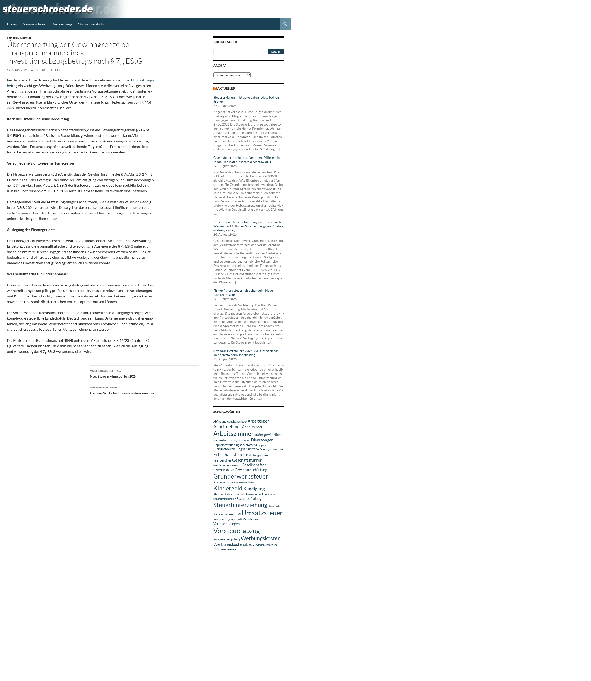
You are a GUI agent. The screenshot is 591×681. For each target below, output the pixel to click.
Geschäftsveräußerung (227, 465)
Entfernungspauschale (269, 449)
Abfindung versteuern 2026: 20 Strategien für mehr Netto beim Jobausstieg (245, 353)
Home (12, 24)
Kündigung (254, 488)
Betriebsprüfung (225, 440)
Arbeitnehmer (227, 426)
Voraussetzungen (226, 524)
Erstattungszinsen (257, 455)
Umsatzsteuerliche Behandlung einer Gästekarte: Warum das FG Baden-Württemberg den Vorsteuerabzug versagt (248, 226)
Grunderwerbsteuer (240, 476)
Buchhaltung (62, 24)
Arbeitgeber (258, 421)
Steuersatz (274, 506)
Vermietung (250, 519)
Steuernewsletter (92, 24)
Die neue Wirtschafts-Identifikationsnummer (122, 390)
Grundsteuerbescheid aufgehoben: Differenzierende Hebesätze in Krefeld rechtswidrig (247, 160)
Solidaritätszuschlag (224, 498)
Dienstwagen (262, 440)
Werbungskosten (261, 538)
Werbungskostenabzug (234, 544)
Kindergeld (228, 488)
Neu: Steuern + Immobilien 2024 (113, 373)
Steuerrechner (34, 24)
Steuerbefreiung (249, 498)
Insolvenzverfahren (242, 482)
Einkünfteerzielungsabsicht (234, 449)
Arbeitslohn (252, 427)
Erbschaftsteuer (229, 454)
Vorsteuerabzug (236, 530)
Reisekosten (247, 494)
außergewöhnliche (268, 435)
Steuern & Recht (19, 38)
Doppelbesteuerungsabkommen (234, 445)
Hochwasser (221, 482)
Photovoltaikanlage (226, 494)
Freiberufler (222, 460)
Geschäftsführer (247, 459)
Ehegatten (262, 445)
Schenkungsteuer (265, 494)
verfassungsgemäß (227, 519)
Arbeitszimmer (233, 433)
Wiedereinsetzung (266, 544)
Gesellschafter (254, 465)
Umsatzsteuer (262, 513)
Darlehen (244, 440)
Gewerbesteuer (223, 470)
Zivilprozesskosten (224, 549)
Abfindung (219, 421)
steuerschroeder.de (49, 70)
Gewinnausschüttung (251, 470)
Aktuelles (226, 88)
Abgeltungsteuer (237, 421)
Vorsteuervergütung (226, 539)
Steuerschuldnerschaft (227, 514)
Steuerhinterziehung (240, 504)
